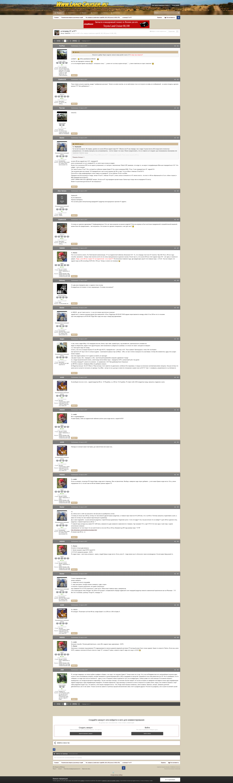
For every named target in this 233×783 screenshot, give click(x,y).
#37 (178, 573)
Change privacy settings (117, 775)
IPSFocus (62, 767)
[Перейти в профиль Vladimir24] (56, 32)
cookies (82, 780)
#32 (178, 410)
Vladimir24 (67, 33)
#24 (178, 137)
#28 (178, 280)
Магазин (83, 13)
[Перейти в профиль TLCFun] (62, 54)
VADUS (62, 248)
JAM (62, 670)
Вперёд (75, 40)
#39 (178, 637)
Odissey (62, 280)
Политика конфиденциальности (72, 768)
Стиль (59, 768)
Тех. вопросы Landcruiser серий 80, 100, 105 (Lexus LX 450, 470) (98, 33)
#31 (178, 377)
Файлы (105, 13)
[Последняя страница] (79, 41)
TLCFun (62, 46)
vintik (62, 377)
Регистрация (175, 5)
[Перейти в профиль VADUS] (62, 257)
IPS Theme (55, 767)
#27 (178, 248)
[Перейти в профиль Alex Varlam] (62, 199)
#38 (178, 605)
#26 (178, 219)
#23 (178, 108)
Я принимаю (171, 779)
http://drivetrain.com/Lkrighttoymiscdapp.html (84, 530)
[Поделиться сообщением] (174, 46)
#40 (178, 669)
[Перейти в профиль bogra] (62, 347)
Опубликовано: (79, 46)
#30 (178, 339)
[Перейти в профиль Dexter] (62, 146)
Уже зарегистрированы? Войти (160, 5)
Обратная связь (86, 768)
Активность (71, 13)
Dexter (62, 138)
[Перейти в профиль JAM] (62, 678)
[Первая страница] (54, 41)
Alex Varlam (62, 191)
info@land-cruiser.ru (175, 767)
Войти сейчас (147, 733)
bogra (62, 339)
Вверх (74, 75)
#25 (178, 191)
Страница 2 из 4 (86, 40)
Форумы (59, 13)
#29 (178, 307)
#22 (178, 79)
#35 (178, 507)
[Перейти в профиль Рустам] (62, 116)
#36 (178, 541)
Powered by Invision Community (172, 768)
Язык (54, 768)
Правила (159, 17)
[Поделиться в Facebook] (54, 749)
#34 (178, 474)
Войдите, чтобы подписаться (158, 31)
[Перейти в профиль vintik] (62, 386)
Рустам (62, 108)
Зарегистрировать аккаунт (86, 733)
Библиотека (116, 13)
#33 (178, 442)
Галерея (95, 13)
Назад (58, 40)
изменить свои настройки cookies (110, 780)
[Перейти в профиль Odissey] (62, 289)
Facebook (178, 17)
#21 (178, 46)
